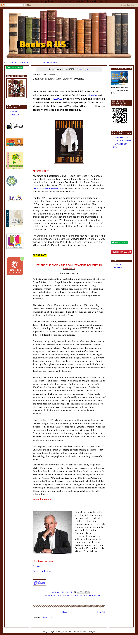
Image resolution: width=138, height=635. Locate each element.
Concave (92, 95)
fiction (75, 595)
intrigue (92, 595)
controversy (54, 595)
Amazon (37, 566)
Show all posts (83, 69)
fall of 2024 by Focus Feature (48, 188)
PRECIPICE (56, 98)
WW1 (99, 595)
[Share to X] (83, 592)
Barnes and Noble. (42, 571)
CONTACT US (10, 62)
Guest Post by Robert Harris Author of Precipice (58, 78)
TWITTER (14, 114)
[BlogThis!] (81, 592)
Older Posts (101, 612)
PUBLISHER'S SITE (123, 140)
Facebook (14, 111)
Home (64, 612)
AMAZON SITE (121, 137)
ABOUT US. (25, 62)
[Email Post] (74, 592)
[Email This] (78, 592)
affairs (43, 595)
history (83, 595)
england (66, 595)
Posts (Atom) (48, 617)
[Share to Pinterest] (88, 592)
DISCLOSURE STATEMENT (46, 62)
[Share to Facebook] (86, 592)
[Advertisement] (121, 194)
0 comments (66, 592)
